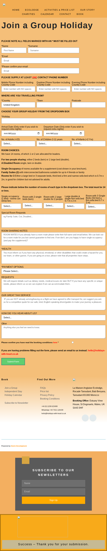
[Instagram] (92, 417)
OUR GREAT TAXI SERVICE (16, 295)
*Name (4, 46)
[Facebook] (85, 417)
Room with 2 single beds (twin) (32, 198)
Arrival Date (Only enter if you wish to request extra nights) (19, 128)
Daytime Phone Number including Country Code (53, 83)
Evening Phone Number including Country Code (88, 83)
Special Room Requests (13, 213)
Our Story (87, 10)
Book (80, 14)
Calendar (47, 14)
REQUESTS (7, 277)
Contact (65, 14)
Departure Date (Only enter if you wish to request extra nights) (64, 128)
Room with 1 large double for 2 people (53, 198)
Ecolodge (32, 10)
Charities (28, 14)
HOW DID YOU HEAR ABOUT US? (19, 313)
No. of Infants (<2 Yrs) (82, 139)
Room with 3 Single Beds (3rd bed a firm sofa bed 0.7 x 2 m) (95, 199)
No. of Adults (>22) (10, 139)
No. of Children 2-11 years (49, 139)
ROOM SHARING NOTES (14, 231)
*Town (40, 101)
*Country (5, 101)
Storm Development (19, 446)
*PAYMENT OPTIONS (12, 267)
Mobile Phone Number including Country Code (17, 83)
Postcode (76, 101)
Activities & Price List (59, 10)
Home (16, 10)
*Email (4, 56)
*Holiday (5, 116)
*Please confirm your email (14, 66)
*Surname (33, 46)
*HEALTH (6, 249)
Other (4, 324)
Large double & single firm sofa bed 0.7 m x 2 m (74, 198)
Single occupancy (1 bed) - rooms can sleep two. (10, 198)
